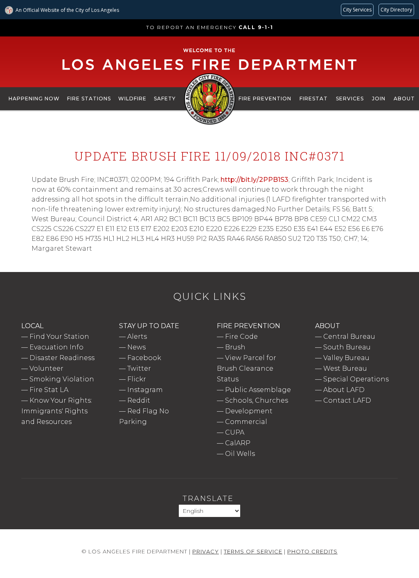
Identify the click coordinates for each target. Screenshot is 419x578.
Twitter (139, 368)
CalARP (237, 443)
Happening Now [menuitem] (34, 98)
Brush (235, 347)
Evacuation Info (56, 347)
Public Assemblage (258, 390)
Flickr (136, 379)
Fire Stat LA (48, 390)
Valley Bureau (346, 358)
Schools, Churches (256, 400)
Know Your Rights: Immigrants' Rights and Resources (56, 411)
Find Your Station (59, 336)
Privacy (205, 551)
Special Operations (356, 379)
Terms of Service (253, 551)
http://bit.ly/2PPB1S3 (254, 180)
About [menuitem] (404, 98)
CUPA (234, 432)
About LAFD (344, 390)
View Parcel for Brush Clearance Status (246, 368)
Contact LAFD (347, 400)
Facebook (144, 358)
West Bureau (345, 368)
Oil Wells (240, 454)
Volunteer (46, 368)
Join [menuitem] (378, 98)
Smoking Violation (61, 379)
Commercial (246, 422)
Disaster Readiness (62, 358)
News (136, 347)
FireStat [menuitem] (314, 98)
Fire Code (241, 336)
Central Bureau (349, 336)
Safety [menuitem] (165, 98)
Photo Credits (312, 551)
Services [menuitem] (350, 98)
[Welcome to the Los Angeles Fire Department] (209, 70)
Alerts (137, 336)
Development (249, 411)
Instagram (145, 390)
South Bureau (347, 347)
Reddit (138, 400)
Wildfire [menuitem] (132, 98)
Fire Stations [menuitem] (89, 98)
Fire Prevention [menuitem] (265, 98)
